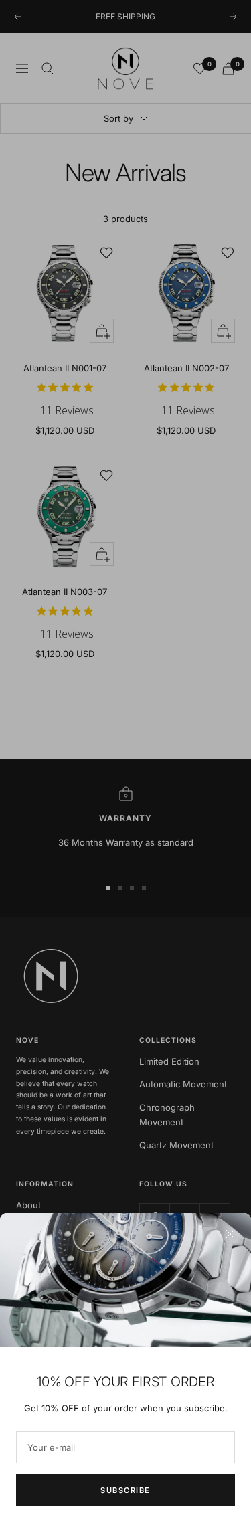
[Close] (230, 1234)
